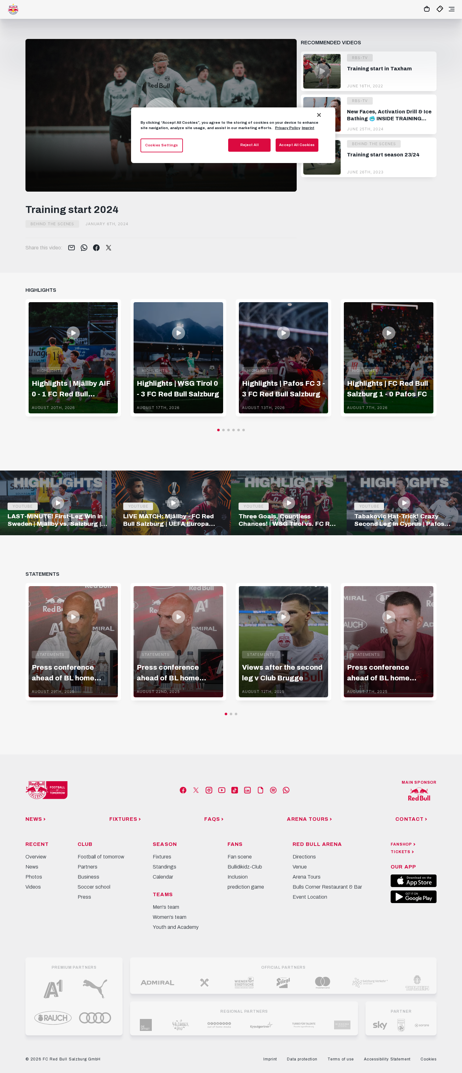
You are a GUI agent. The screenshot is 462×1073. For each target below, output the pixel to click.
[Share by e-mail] (71, 248)
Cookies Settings (161, 145)
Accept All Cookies (297, 145)
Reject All (249, 145)
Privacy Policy (287, 128)
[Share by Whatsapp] (84, 248)
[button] (218, 430)
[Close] (319, 115)
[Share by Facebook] (96, 248)
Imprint (308, 128)
